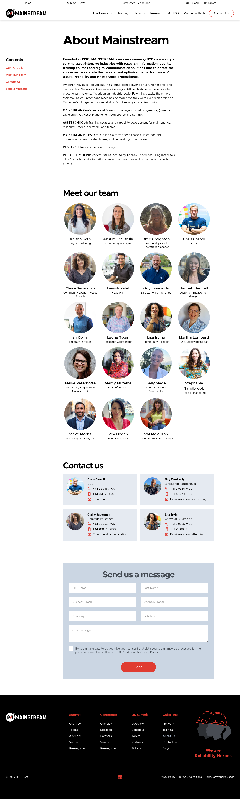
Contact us (170, 742)
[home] (26, 13)
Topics (73, 730)
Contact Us (221, 13)
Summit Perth (76, 3)
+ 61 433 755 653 (181, 494)
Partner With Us (194, 13)
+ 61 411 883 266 (180, 529)
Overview (75, 723)
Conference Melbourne (136, 3)
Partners (106, 736)
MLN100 (173, 13)
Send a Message (16, 89)
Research (156, 13)
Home (27, 3)
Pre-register (77, 748)
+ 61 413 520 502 (103, 494)
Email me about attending (110, 534)
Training (123, 13)
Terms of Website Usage (219, 777)
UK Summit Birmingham (201, 3)
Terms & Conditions (190, 777)
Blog (166, 748)
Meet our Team (16, 74)
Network (139, 13)
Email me (99, 499)
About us (169, 736)
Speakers (106, 730)
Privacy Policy (167, 777)
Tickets (136, 748)
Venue (73, 742)
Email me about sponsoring (188, 499)
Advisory (75, 736)
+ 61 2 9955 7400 (104, 488)
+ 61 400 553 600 (104, 529)
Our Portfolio (15, 67)
